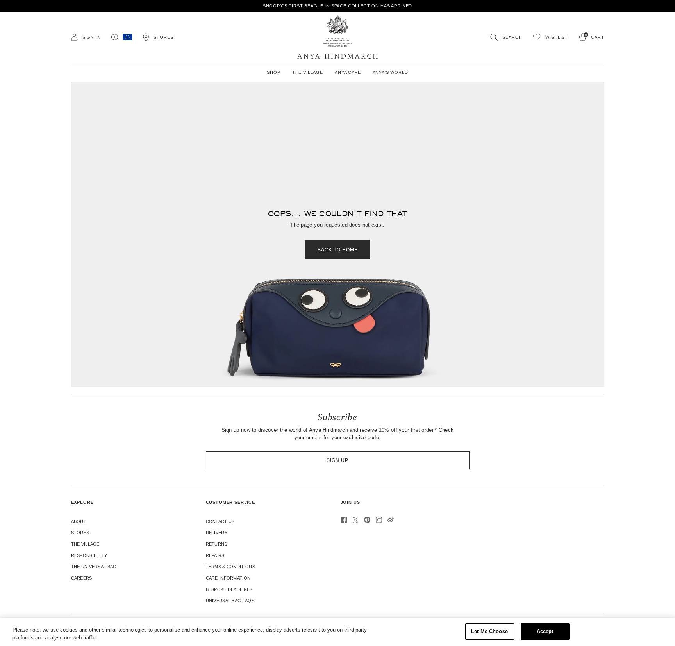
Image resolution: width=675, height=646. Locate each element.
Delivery (216, 532)
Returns (216, 544)
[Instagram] (379, 520)
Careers (81, 578)
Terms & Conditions (230, 566)
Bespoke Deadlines (229, 589)
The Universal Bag (94, 566)
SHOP (273, 72)
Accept (545, 631)
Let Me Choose (489, 631)
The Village (85, 544)
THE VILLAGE (307, 72)
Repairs (215, 555)
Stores (80, 532)
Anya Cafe (348, 72)
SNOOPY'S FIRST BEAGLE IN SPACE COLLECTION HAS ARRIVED (337, 6)
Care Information (228, 578)
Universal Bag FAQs (230, 600)
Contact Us (220, 521)
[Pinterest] (367, 520)
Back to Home (338, 249)
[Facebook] (344, 520)
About (79, 521)
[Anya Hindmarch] (337, 37)
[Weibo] (391, 520)
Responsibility (89, 555)
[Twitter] (355, 520)
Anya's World (390, 72)
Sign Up (337, 460)
